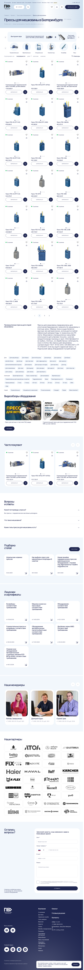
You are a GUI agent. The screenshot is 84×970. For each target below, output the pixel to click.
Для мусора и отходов (41, 364)
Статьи (39, 930)
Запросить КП (14, 92)
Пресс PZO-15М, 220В (63, 229)
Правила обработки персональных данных (15, 967)
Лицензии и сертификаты (41, 946)
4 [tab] (43, 120)
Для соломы (8, 371)
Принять (75, 964)
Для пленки (25, 357)
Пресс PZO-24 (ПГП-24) (13, 194)
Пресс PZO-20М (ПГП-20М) (39, 122)
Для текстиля (29, 361)
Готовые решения (57, 917)
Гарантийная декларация (41, 937)
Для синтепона (20, 371)
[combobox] (41, 853)
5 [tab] (44, 120)
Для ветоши (47, 357)
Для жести (53, 361)
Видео (48, 2)
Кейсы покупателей (43, 943)
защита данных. (47, 966)
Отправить (57, 892)
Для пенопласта (41, 371)
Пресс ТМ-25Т (10, 265)
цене (28, 56)
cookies (40, 966)
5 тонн (19, 382)
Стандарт (56, 390)
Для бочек (19, 361)
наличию (35, 56)
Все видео (9, 428)
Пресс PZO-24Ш (62, 158)
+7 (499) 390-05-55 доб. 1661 (15, 725)
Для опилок (30, 371)
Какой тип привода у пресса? (15, 510)
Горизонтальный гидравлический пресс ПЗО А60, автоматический (67, 85)
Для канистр (62, 361)
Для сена (20, 368)
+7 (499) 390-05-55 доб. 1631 (40, 725)
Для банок (67, 357)
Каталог (54, 912)
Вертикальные (56, 375)
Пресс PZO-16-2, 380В (38, 229)
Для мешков (28, 364)
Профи (64, 390)
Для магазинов (45, 375)
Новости (40, 927)
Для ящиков (30, 368)
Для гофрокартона (42, 361)
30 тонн (42, 382)
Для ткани (60, 368)
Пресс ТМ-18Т (61, 301)
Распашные (69, 379)
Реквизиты (40, 934)
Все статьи (74, 552)
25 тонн (50, 382)
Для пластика (54, 364)
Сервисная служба (20, 2)
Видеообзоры (41, 941)
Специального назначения (30, 390)
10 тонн (65, 382)
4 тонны (27, 382)
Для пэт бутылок (36, 357)
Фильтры (77, 56)
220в (6, 386)
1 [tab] (40, 120)
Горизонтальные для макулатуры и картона (17, 379)
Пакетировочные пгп (57, 379)
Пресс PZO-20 (10, 229)
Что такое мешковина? (12, 524)
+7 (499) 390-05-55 (76, 2)
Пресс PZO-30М (62, 194)
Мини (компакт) (73, 390)
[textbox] (38, 853)
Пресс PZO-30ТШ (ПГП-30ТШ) (40, 85)
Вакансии (40, 925)
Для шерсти (51, 368)
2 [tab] (41, 120)
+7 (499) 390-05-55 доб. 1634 (66, 725)
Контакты (39, 2)
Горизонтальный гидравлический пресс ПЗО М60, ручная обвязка (16, 85)
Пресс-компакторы (31, 375)
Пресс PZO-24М (36, 158)
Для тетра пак (70, 368)
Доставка (14, 2)
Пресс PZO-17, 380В (12, 301)
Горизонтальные (15, 390)
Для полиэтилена (10, 368)
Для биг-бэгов (9, 361)
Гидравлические (37, 379)
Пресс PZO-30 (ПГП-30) (13, 158)
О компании (34, 2)
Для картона (57, 357)
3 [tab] (42, 120)
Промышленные (9, 382)
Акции (51, 2)
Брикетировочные (18, 375)
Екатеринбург (8, 2)
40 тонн (34, 382)
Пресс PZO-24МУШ (63, 122)
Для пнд (64, 364)
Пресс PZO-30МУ (36, 301)
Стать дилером (28, 2)
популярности (20, 56)
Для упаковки (40, 368)
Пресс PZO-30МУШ (37, 265)
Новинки (55, 2)
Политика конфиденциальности (12, 964)
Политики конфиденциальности (51, 885)
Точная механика (45, 390)
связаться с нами (72, 7)
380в (71, 382)
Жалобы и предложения (44, 932)
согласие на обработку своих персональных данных (52, 884)
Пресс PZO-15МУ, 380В (64, 265)
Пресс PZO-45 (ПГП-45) (13, 122)
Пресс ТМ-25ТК (36, 194)
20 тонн (57, 382)
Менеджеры (44, 2)
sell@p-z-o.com (55, 925)
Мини (46, 379)
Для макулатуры (14, 357)
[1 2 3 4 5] (16, 63)
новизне (42, 56)
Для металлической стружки (13, 364)
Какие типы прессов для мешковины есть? (20, 531)
